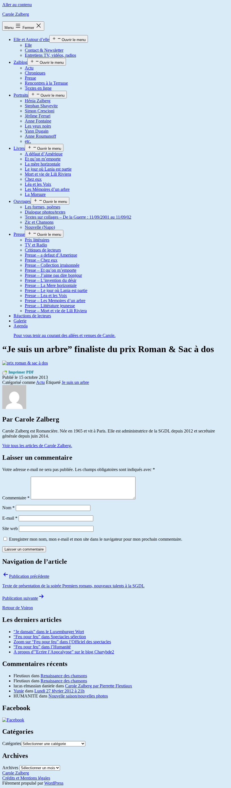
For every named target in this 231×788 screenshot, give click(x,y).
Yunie (19, 691)
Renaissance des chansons (64, 675)
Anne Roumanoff (40, 136)
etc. (28, 141)
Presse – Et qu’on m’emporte (50, 270)
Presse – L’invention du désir (50, 280)
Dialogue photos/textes (45, 212)
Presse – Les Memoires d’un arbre (55, 300)
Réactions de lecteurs (32, 315)
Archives (10, 767)
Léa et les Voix (38, 184)
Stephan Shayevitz (41, 105)
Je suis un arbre (75, 382)
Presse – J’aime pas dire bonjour (53, 275)
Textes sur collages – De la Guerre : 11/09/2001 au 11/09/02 (78, 217)
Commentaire (16, 497)
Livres (19, 148)
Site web (10, 528)
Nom (8, 507)
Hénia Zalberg (37, 100)
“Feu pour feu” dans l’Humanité (42, 646)
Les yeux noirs (38, 126)
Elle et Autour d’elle (31, 39)
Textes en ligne (38, 88)
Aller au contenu (17, 4)
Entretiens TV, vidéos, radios (50, 55)
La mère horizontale (42, 164)
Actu (29, 67)
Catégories (11, 743)
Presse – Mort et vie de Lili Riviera (56, 310)
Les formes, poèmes (42, 207)
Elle (28, 45)
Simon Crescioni (39, 110)
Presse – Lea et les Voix (46, 295)
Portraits (21, 95)
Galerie (20, 320)
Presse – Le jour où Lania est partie (56, 290)
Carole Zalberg (15, 14)
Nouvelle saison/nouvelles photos (78, 696)
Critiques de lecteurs (43, 250)
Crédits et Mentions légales (26, 778)
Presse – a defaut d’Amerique (51, 255)
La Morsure (35, 194)
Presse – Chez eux (41, 260)
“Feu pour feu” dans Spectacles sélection (50, 636)
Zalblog (20, 62)
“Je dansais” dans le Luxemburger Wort (49, 631)
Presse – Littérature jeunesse (50, 305)
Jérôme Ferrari (37, 116)
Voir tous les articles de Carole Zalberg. (37, 445)
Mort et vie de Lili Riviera (48, 174)
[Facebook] (13, 719)
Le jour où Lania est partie (48, 169)
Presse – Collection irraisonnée (52, 265)
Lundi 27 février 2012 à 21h (59, 691)
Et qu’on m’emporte (43, 159)
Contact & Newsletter (44, 50)
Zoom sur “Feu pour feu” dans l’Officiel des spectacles (62, 641)
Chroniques (35, 73)
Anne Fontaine (38, 121)
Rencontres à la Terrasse (46, 83)
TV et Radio (36, 245)
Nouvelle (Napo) (40, 227)
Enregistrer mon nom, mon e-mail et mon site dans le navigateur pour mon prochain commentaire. (95, 539)
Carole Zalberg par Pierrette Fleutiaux (98, 685)
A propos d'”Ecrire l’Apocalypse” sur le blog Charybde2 (64, 651)
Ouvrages (22, 201)
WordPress (53, 783)
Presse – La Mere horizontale (51, 285)
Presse (30, 78)
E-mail (9, 518)
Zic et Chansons (39, 222)
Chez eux (33, 179)
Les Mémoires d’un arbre (47, 189)
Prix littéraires (37, 239)
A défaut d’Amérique (44, 153)
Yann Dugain (36, 131)
